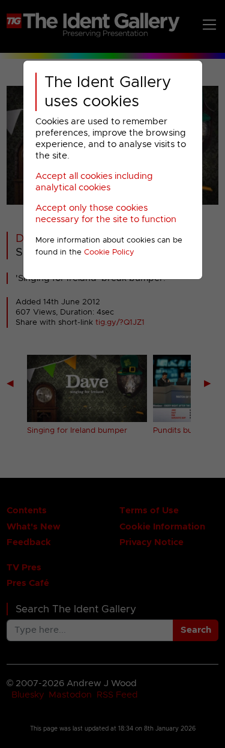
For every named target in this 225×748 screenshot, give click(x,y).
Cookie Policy (109, 252)
